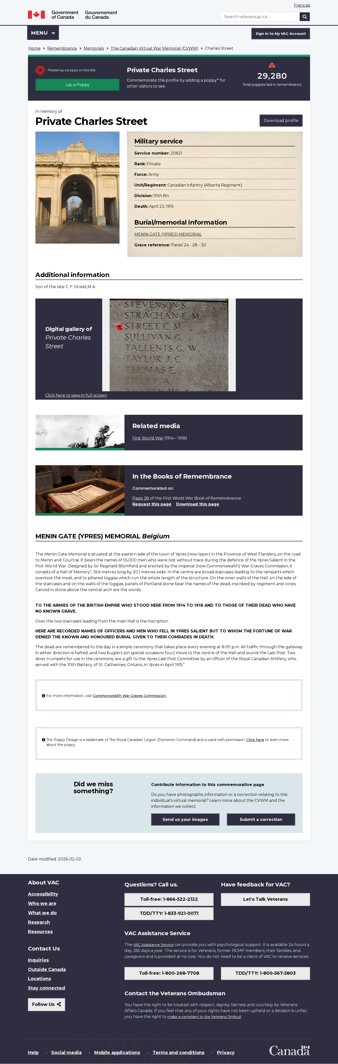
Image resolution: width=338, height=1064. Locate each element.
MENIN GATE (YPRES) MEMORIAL (168, 234)
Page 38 (140, 498)
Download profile (281, 120)
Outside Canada (47, 969)
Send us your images (185, 819)
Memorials (94, 48)
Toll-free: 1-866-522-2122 (169, 899)
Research (39, 922)
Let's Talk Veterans (265, 899)
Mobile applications (117, 1052)
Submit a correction (261, 819)
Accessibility (43, 894)
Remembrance (62, 48)
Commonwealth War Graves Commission (129, 696)
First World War (147, 438)
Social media (66, 1052)
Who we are (42, 903)
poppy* (211, 80)
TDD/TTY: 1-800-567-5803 (265, 973)
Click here (255, 740)
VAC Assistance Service (153, 945)
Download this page (197, 504)
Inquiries (38, 960)
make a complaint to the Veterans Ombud (204, 1017)
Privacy (226, 1052)
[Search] (305, 16)
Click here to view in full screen (76, 395)
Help (33, 1052)
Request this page (151, 504)
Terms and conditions (178, 1052)
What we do (42, 913)
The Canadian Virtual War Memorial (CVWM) (154, 48)
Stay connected (46, 988)
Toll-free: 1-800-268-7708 (169, 973)
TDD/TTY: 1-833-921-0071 (169, 913)
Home (34, 48)
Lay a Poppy (78, 84)
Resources (40, 931)
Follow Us (48, 1006)
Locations (39, 978)
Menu (40, 33)
